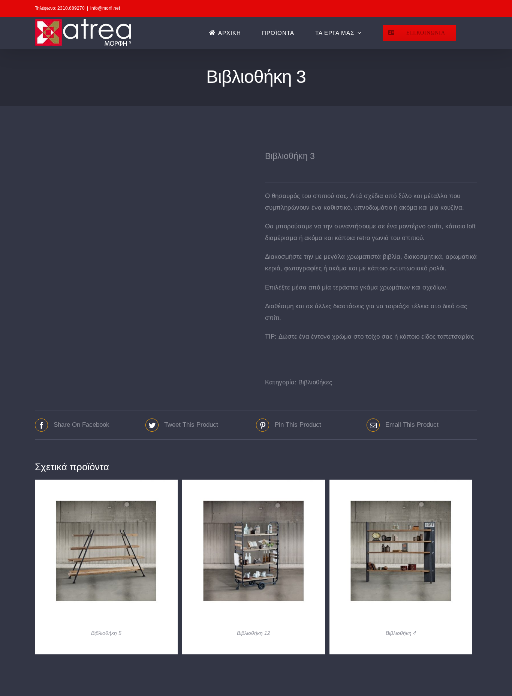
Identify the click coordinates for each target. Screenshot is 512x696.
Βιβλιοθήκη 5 (106, 633)
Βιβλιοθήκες (315, 382)
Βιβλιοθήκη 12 (253, 633)
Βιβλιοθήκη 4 (401, 633)
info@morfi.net (105, 8)
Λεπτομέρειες (106, 552)
